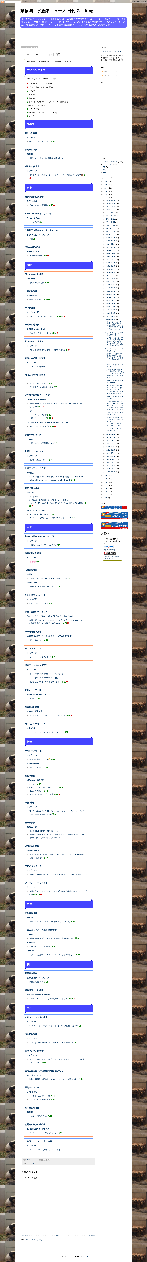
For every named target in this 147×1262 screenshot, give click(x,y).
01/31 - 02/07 (111, 459)
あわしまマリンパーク (35, 595)
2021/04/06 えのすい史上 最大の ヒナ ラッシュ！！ (50, 518)
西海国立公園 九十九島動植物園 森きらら (44, 1071)
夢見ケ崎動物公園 (33, 435)
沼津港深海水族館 (33, 632)
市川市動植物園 (32, 324)
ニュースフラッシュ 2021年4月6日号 (114, 397)
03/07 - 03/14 (111, 444)
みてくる (32, 784)
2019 (106, 479)
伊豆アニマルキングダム (36, 665)
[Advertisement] (65, 36)
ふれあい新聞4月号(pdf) (38, 1116)
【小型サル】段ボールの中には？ (42, 587)
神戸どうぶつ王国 (33, 866)
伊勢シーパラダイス (34, 751)
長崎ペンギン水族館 (34, 1051)
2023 (106, 191)
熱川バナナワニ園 (33, 690)
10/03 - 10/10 (111, 238)
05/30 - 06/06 (111, 294)
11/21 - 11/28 (110, 216)
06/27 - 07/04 (111, 282)
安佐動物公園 (31, 913)
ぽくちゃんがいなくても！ (39, 141)
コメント (107, 75)
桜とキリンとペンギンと (38, 383)
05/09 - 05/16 (111, 304)
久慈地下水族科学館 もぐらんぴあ (41, 230)
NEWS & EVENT (33, 850)
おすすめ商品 (34, 222)
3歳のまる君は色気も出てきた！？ (42, 316)
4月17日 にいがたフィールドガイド (43, 545)
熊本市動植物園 (32, 1108)
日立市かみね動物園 (34, 274)
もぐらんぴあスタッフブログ (38, 235)
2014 (106, 495)
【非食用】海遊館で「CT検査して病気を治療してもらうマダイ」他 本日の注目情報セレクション (114, 357)
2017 (106, 485)
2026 (106, 182)
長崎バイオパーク (33, 1087)
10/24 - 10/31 (111, 228)
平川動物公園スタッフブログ (38, 1129)
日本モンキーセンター (35, 724)
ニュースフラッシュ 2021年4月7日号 (114, 381)
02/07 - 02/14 (111, 456)
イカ (31, 239)
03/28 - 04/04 (111, 434)
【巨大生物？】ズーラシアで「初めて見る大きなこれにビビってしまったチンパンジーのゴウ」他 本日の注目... (114, 326)
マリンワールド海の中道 (36, 1017)
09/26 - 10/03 (111, 241)
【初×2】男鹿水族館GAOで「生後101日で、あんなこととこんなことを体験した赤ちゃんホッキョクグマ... (114, 373)
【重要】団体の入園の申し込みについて (44, 838)
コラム (105, 170)
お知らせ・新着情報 (34, 711)
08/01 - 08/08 (111, 266)
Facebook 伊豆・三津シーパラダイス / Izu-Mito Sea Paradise (50, 616)
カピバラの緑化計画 (37, 283)
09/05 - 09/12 (111, 250)
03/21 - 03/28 (111, 437)
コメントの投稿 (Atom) (33, 1240)
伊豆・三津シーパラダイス (37, 612)
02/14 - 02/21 (111, 453)
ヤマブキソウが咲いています (40, 367)
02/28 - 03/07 (111, 447)
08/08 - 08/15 (111, 263)
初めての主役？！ (36, 767)
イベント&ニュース (34, 1075)
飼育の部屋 (31, 728)
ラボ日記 (30, 473)
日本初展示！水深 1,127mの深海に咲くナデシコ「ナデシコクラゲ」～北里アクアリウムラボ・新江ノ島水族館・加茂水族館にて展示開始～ (57, 500)
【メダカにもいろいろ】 (38, 460)
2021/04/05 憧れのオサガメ (40, 514)
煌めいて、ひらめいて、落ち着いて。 (44, 787)
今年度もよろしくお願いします (41, 387)
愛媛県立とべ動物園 (34, 990)
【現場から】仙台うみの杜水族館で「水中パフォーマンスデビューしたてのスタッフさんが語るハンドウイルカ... (114, 421)
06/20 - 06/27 (111, 285)
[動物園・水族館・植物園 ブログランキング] (110, 554)
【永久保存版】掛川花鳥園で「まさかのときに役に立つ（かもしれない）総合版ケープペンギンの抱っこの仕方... (114, 389)
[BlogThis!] (42, 1160)
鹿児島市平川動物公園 (35, 1124)
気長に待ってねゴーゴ (38, 418)
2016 (106, 488)
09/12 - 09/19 (111, 247)
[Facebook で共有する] (46, 1160)
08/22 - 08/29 (111, 256)
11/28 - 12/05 (111, 213)
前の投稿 (92, 1236)
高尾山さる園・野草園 (35, 358)
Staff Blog (31, 279)
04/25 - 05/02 (111, 310)
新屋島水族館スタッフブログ (38, 978)
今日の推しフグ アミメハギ (40, 946)
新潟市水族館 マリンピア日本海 (39, 536)
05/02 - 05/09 (111, 307)
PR (104, 167)
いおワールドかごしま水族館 (38, 1141)
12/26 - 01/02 (111, 200)
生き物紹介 (31, 942)
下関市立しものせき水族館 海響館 (41, 930)
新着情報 (30, 154)
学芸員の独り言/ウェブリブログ (39, 694)
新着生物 (30, 492)
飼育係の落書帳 (33, 763)
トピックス (31, 887)
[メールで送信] (40, 1160)
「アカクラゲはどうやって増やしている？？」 (47, 715)
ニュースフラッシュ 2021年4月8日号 (114, 366)
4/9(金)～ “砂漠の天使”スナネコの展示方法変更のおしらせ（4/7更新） (56, 874)
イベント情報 (32, 1092)
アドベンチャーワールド (36, 883)
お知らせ (30, 439)
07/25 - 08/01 (111, 269)
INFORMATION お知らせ (36, 399)
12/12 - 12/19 (111, 206)
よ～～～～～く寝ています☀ (40, 657)
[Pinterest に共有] (49, 1160)
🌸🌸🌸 (32, 562)
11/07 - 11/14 (110, 222)
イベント (30, 917)
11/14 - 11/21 (110, 219)
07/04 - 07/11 (111, 278)
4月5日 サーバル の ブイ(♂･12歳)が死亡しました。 (49, 999)
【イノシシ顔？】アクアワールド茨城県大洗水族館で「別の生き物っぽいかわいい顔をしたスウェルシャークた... (114, 342)
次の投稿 (25, 1236)
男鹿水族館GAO (32, 247)
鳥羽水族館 (30, 776)
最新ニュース (32, 827)
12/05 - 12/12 (111, 209)
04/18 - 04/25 (111, 313)
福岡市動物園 (31, 1034)
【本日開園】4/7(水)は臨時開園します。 (44, 831)
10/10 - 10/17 (111, 234)
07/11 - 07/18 (111, 275)
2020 (106, 476)
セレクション (108, 164)
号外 (104, 172)
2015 (106, 491)
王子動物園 (30, 822)
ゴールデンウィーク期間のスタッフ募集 (44, 1150)
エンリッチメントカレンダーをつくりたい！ (46, 732)
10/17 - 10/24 (111, 231)
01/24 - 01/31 (111, 462)
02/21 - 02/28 (111, 450)
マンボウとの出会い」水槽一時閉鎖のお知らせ (47, 350)
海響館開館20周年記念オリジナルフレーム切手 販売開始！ (52, 938)
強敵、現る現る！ (36, 299)
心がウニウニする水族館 (38, 603)
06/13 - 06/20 (111, 288)
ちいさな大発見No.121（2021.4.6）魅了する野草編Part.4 (51, 1043)
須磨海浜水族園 (32, 846)
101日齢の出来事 (35, 256)
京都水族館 (30, 802)
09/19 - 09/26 (111, 244)
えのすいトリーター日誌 (36, 510)
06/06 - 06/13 (111, 291)
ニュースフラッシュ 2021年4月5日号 (114, 413)
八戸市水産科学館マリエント (38, 213)
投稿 (105, 71)
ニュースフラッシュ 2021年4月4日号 (114, 429)
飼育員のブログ (33, 295)
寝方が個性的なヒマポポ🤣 (40, 759)
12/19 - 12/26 (111, 203)
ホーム (58, 1236)
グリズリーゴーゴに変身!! (39, 426)
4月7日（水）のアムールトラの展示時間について (48, 578)
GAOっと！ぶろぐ (34, 251)
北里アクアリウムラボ (35, 468)
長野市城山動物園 (33, 553)
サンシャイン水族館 (34, 341)
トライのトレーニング (38, 415)
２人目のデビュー (36, 791)
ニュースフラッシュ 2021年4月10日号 (114, 334)
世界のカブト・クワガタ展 (39, 1099)
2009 (106, 498)
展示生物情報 (32, 201)
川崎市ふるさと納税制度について (42, 443)
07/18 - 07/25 (111, 272)
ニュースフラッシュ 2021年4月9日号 (114, 350)
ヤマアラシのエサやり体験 (39, 1096)
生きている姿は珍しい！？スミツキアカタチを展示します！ (52, 955)
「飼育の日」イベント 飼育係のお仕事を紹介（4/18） (50, 922)
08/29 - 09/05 (111, 253)
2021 (106, 197)
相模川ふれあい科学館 (35, 451)
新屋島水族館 (31, 973)
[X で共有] (44, 1160)
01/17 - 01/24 (111, 466)
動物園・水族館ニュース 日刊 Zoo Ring (56, 11)
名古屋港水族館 (32, 707)
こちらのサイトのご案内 (111, 51)
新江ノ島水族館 (32, 488)
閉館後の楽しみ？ (36, 982)
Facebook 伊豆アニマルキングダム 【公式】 (44, 678)
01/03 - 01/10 (111, 472)
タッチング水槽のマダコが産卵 (41, 794)
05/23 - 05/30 (111, 297)
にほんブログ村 (109, 550)
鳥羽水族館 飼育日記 (35, 780)
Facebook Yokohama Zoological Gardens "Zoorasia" (48, 422)
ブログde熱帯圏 (33, 312)
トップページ (32, 171)
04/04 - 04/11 (111, 319)
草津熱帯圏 (30, 308)
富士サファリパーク (34, 648)
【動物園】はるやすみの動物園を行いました (46, 158)
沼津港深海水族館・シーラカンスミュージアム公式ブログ (49, 636)
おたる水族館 (31, 133)
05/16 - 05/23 (111, 300)
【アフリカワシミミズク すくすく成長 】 (45, 682)
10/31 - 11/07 (111, 225)
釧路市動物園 (31, 150)
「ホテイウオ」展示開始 (38, 205)
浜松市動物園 (31, 570)
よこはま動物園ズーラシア (37, 395)
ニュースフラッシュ (35, 1163)
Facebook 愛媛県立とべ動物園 (38, 994)
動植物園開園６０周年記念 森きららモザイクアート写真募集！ (53, 1079)
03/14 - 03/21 (111, 440)
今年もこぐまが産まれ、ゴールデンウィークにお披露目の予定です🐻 (56, 175)
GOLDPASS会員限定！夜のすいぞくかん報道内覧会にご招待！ (53, 1026)
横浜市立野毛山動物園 (35, 375)
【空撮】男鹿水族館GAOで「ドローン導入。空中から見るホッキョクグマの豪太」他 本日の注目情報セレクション (114, 405)
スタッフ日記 (32, 582)
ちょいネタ (31, 137)
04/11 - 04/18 (111, 316)
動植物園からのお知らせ (36, 329)
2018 (106, 482)
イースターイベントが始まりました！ (44, 1133)
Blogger (85, 1256)
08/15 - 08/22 (111, 260)
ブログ (29, 379)
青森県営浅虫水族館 (34, 197)
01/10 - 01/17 (111, 469)
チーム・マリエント (34, 218)
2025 (106, 185)
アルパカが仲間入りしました (40, 333)
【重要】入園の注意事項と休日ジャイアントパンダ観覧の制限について (57, 834)
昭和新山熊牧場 (32, 166)
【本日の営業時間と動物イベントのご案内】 (46, 674)
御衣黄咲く (33, 699)
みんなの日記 (32, 599)
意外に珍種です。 (36, 640)
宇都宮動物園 (31, 291)
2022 (106, 194)
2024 (106, 188)
